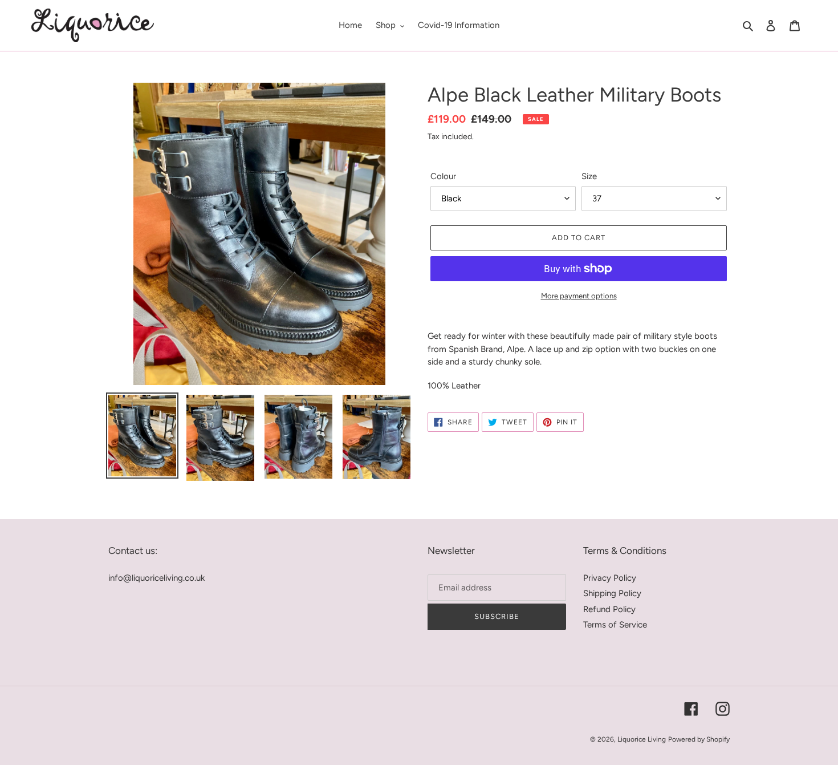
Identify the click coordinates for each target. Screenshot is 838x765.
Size (589, 176)
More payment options (579, 296)
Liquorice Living (641, 739)
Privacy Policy (609, 578)
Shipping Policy (612, 593)
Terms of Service (615, 625)
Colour (443, 176)
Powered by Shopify (699, 739)
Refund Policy (609, 609)
